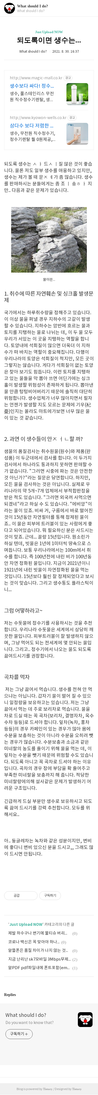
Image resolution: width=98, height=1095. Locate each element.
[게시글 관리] (31, 896)
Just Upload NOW (49, 32)
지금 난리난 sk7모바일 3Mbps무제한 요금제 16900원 (39, 959)
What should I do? (32, 6)
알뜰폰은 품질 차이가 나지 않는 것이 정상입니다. (39, 950)
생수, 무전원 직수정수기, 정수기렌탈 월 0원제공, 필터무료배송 (32, 137)
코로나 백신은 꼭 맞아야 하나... (34, 942)
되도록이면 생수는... (49, 40)
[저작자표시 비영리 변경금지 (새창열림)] (68, 895)
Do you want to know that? (29, 1023)
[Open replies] (18, 994)
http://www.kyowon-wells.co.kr (38, 118)
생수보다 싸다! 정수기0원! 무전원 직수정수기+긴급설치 (32, 86)
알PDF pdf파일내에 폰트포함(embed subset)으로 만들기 (39, 968)
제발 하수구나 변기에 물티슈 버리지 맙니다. (39, 933)
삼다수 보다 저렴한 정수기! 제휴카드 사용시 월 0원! (32, 126)
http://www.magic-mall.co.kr (36, 78)
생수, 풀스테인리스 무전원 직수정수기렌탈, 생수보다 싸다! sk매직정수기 (32, 97)
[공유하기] (24, 896)
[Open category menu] (88, 8)
